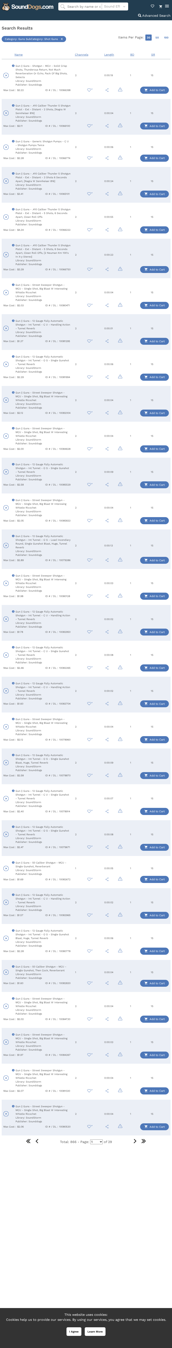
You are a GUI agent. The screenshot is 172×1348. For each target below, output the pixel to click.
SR (153, 54)
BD (132, 54)
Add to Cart (157, 90)
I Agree (74, 1331)
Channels (81, 54)
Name (18, 54)
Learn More (95, 1331)
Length (109, 54)
